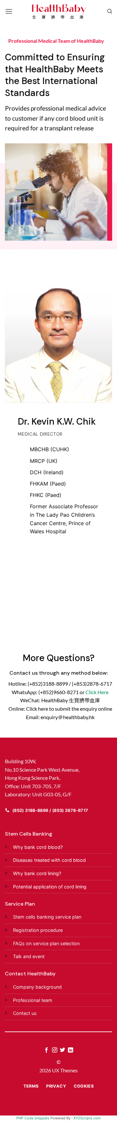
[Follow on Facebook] (46, 1050)
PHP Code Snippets (32, 1118)
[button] (9, 11)
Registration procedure (38, 930)
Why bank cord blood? (38, 847)
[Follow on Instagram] (54, 1050)
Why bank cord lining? (37, 873)
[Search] (109, 11)
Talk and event (29, 956)
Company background (37, 987)
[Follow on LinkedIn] (70, 1050)
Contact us (25, 1013)
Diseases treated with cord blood (49, 860)
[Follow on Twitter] (62, 1050)
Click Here (97, 692)
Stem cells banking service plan (47, 917)
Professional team (32, 1000)
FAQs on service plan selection (46, 943)
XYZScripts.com (87, 1118)
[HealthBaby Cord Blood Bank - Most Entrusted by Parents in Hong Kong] (58, 11)
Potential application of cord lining (49, 886)
